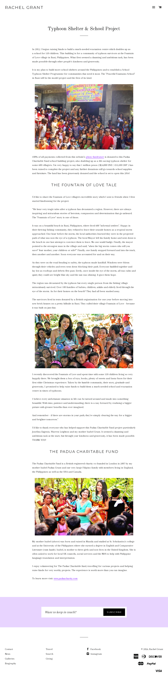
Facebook (95, 649)
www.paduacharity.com (66, 578)
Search (49, 653)
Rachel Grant (24, 7)
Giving (49, 658)
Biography (10, 663)
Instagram (96, 653)
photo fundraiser (95, 156)
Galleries (9, 658)
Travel (49, 649)
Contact (9, 649)
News (7, 653)
